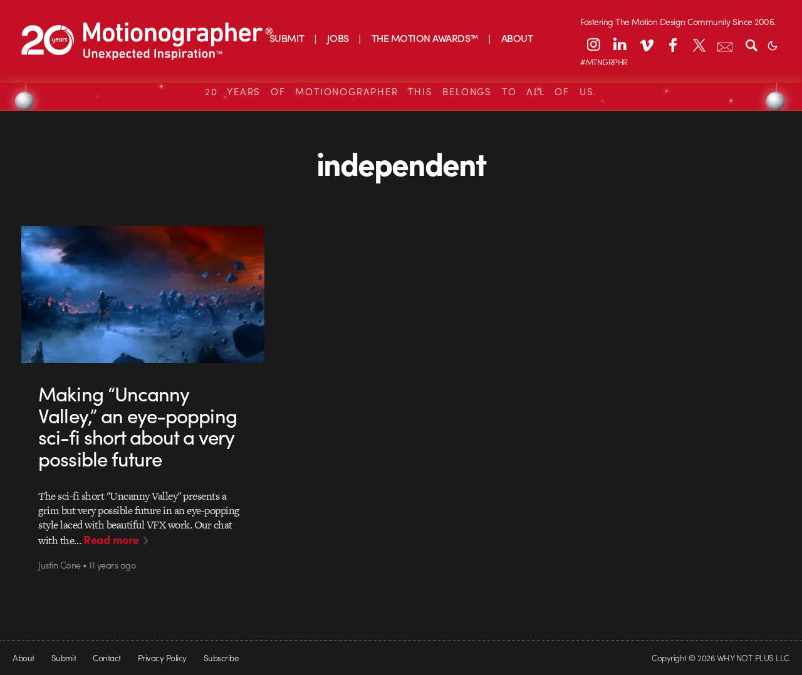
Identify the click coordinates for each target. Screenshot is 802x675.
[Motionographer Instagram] (593, 44)
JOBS (338, 38)
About (23, 658)
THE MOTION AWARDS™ (425, 38)
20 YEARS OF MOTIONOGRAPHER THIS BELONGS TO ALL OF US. (401, 91)
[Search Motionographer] (751, 44)
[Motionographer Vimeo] (646, 44)
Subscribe (221, 658)
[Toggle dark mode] (772, 44)
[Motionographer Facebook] (672, 44)
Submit (63, 658)
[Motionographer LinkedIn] (619, 44)
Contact (106, 658)
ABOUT (517, 38)
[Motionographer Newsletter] (725, 44)
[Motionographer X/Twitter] (698, 44)
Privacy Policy (162, 658)
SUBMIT (287, 38)
